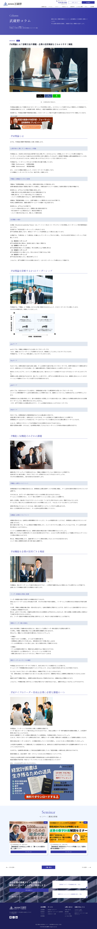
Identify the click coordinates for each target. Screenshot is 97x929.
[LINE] (10, 917)
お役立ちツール (65, 6)
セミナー (57, 6)
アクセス (42, 914)
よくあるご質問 (80, 6)
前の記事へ (12, 867)
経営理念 (43, 911)
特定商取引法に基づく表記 (55, 924)
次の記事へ (85, 867)
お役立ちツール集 (52, 914)
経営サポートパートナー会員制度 (55, 911)
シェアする (48, 96)
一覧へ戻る (48, 867)
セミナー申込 (68, 914)
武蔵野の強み (44, 6)
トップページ (13, 26)
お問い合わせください (17, 896)
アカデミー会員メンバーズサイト (79, 910)
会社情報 (92, 6)
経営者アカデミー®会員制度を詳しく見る (70, 884)
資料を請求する (28, 890)
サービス (50, 6)
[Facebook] (13, 917)
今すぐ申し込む (28, 851)
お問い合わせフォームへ (38, 896)
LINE (57, 96)
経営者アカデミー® (52, 909)
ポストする (40, 96)
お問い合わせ (75, 2)
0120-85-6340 (62, 2)
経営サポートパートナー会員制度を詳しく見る (70, 894)
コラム (86, 6)
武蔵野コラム (21, 26)
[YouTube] (16, 917)
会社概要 (43, 909)
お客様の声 (72, 6)
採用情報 (43, 916)
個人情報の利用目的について (42, 924)
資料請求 (88, 2)
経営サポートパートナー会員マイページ (81, 913)
